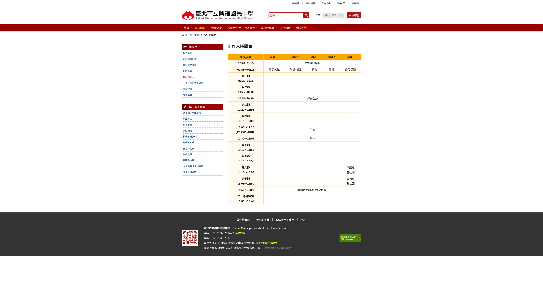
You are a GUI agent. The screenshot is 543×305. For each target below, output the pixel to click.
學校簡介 (200, 28)
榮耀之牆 (216, 28)
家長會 (295, 3)
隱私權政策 (262, 220)
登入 (303, 220)
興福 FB (341, 3)
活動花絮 (301, 28)
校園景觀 (187, 70)
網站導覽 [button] (354, 15)
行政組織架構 (190, 58)
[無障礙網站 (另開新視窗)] (350, 238)
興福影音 (285, 28)
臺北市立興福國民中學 (246, 248)
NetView (286, 248)
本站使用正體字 (284, 220)
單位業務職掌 (190, 64)
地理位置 (187, 94)
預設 (333, 15)
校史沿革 (187, 53)
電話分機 (310, 3)
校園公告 (233, 28)
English (326, 3)
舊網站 (355, 3)
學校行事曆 (267, 28)
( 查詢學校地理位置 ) (269, 242)
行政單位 (249, 28)
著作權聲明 (243, 220)
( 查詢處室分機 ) (238, 233)
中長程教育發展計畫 (193, 82)
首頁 (186, 28)
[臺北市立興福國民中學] (218, 15)
